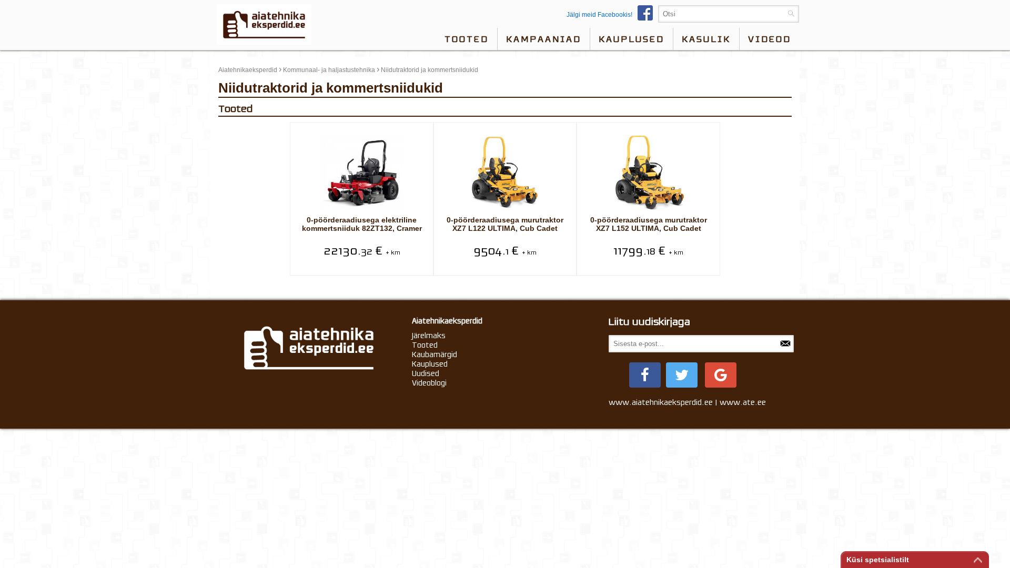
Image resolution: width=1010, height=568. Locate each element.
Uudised (425, 373)
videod (769, 39)
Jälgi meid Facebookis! (599, 14)
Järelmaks (429, 335)
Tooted (467, 39)
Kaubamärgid (434, 354)
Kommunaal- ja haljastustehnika (329, 70)
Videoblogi (429, 383)
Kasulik (706, 39)
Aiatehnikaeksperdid (247, 70)
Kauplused (631, 39)
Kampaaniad (543, 39)
